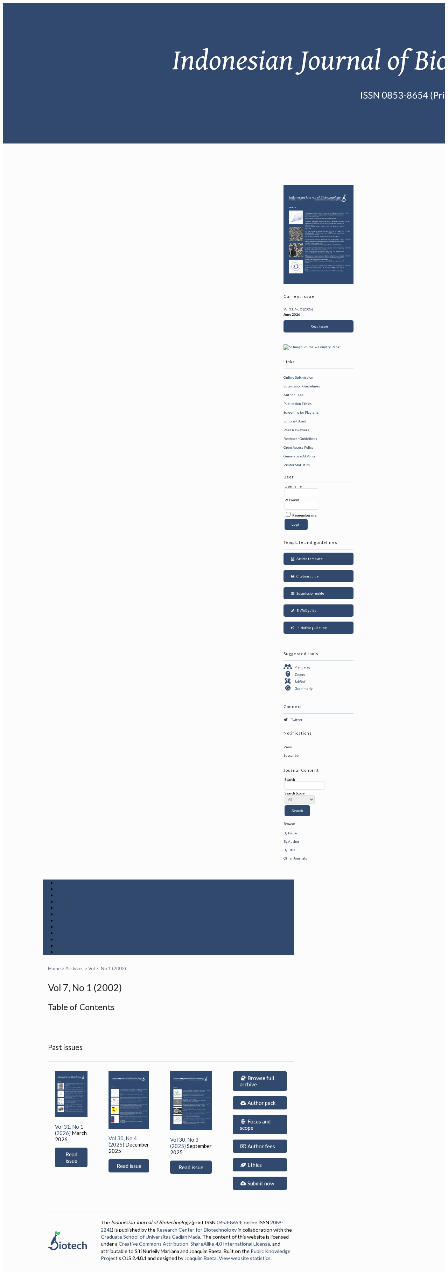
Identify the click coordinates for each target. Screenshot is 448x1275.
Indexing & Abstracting (86, 939)
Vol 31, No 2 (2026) (298, 309)
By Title (289, 850)
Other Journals (295, 858)
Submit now (260, 1183)
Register (68, 901)
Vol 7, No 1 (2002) (107, 968)
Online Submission (298, 377)
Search (65, 908)
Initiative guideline (311, 627)
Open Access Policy (298, 447)
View (288, 747)
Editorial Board (295, 421)
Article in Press (76, 952)
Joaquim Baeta (200, 1258)
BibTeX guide (305, 610)
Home (64, 883)
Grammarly (304, 688)
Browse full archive (257, 1081)
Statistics (69, 933)
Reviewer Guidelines (300, 438)
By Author (291, 841)
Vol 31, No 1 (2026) (69, 1129)
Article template (309, 558)
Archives (68, 920)
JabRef (300, 681)
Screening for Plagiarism (303, 412)
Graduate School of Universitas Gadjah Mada (150, 1237)
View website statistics (245, 1258)
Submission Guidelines (302, 386)
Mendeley (302, 667)
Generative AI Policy (300, 456)
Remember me (304, 515)
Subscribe (291, 755)
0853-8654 (229, 1222)
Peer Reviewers (296, 430)
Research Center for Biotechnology (196, 1230)
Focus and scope (255, 1124)
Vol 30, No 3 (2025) (184, 1142)
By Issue (290, 833)
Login (64, 895)
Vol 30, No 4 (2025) (122, 1141)
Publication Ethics (298, 403)
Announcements (77, 927)
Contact (67, 946)
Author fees (260, 1146)
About (64, 889)
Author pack (260, 1103)
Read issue (318, 326)
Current (67, 914)
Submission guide (309, 593)
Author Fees (293, 395)
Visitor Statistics (297, 465)
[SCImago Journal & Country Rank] (312, 347)
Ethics (254, 1165)
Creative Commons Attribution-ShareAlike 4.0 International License (194, 1244)
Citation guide (306, 576)
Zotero (300, 674)
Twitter (296, 719)
